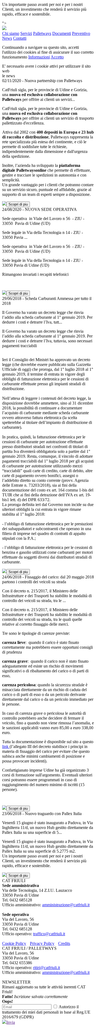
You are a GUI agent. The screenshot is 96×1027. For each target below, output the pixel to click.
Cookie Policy (14, 943)
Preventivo (81, 33)
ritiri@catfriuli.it (46, 967)
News (7, 38)
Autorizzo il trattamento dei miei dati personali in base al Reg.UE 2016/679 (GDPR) (46, 1011)
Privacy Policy (42, 943)
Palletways (42, 33)
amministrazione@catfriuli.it (66, 905)
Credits (64, 943)
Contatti (19, 38)
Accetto (57, 57)
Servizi (26, 33)
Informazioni (39, 57)
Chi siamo (10, 33)
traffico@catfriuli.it (49, 933)
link (6, 746)
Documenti (61, 33)
